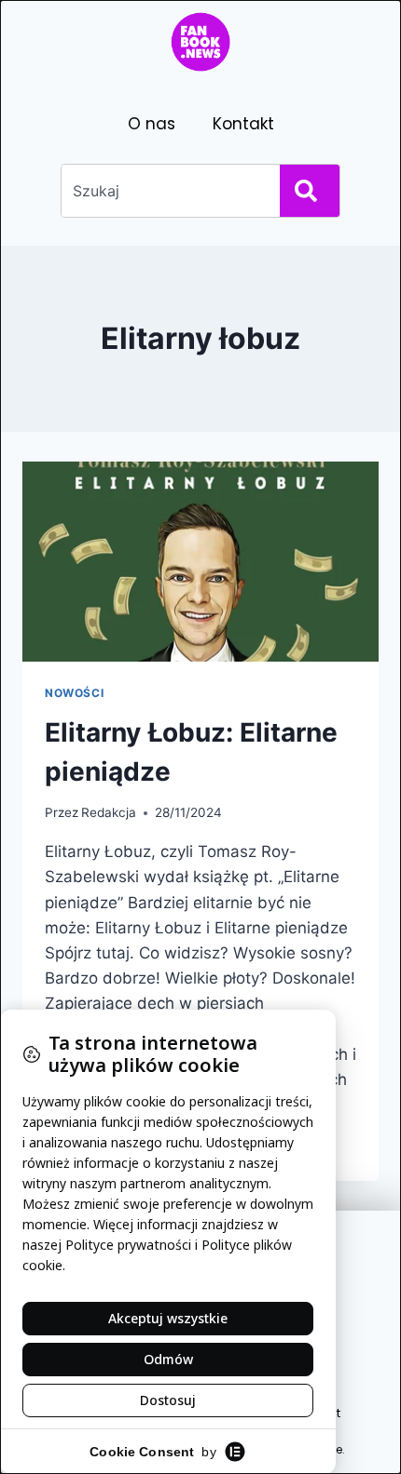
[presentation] (200, 562)
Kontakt (243, 124)
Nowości (74, 693)
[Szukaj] (309, 191)
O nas (151, 124)
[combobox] (167, 191)
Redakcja (108, 812)
